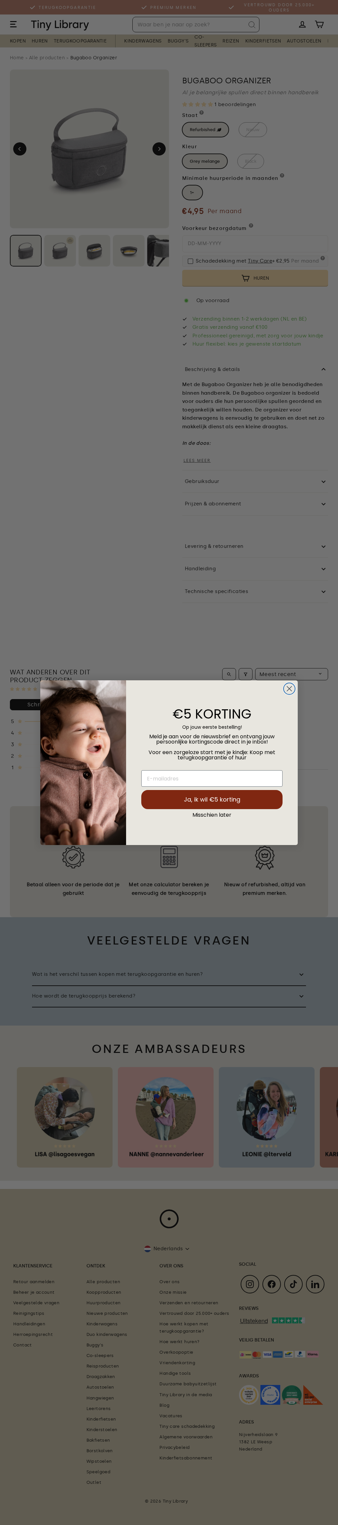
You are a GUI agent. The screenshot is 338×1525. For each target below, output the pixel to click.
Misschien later (211, 815)
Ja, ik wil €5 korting (212, 799)
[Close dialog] (289, 688)
